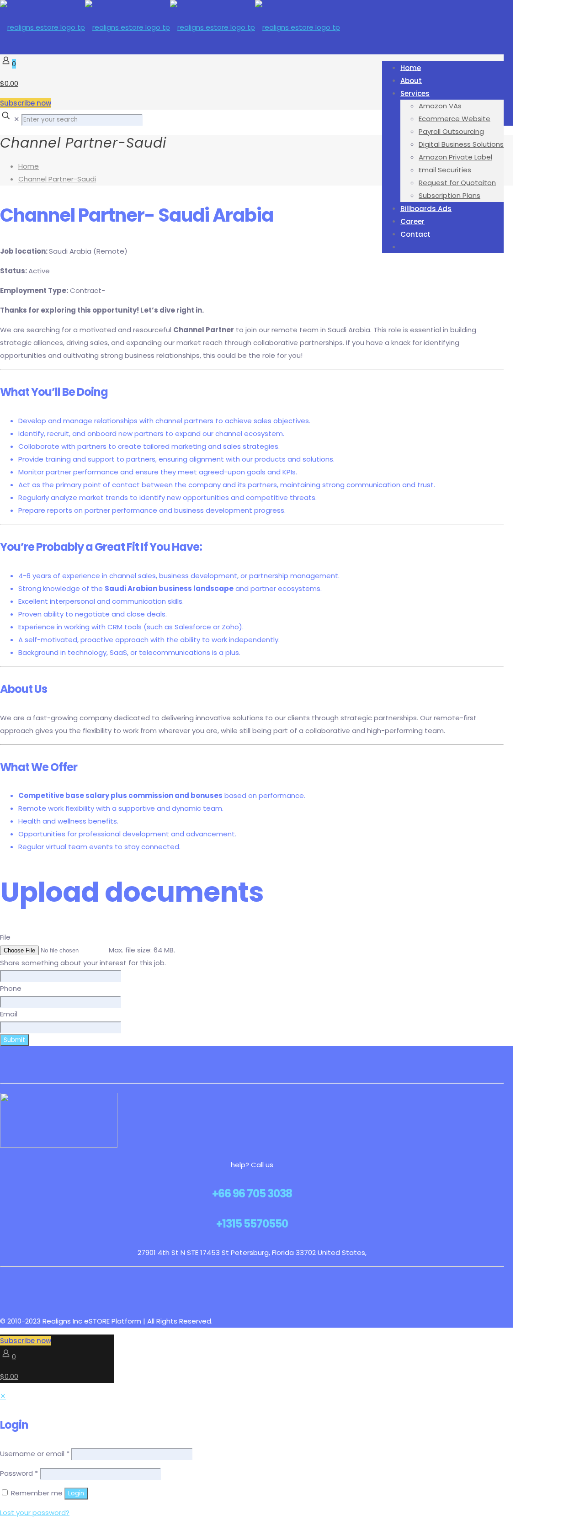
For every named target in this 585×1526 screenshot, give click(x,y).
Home (28, 166)
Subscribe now (25, 103)
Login (76, 1493)
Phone (10, 988)
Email (8, 1014)
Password (19, 1473)
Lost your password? (34, 1512)
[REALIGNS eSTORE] (170, 27)
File (5, 937)
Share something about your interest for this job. (83, 963)
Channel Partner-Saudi (57, 179)
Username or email (34, 1453)
